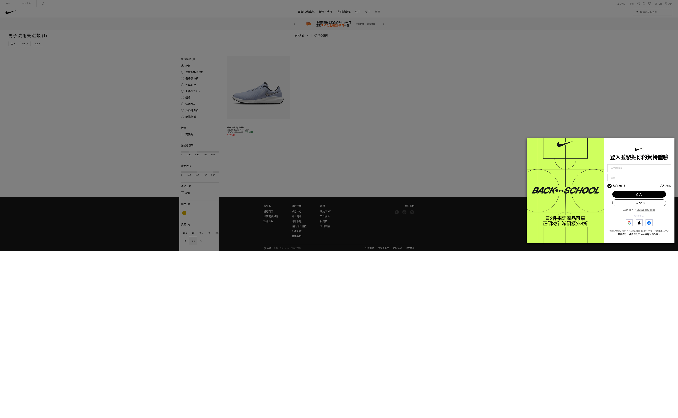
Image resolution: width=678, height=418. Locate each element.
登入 (639, 194)
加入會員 (639, 202)
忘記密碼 (665, 186)
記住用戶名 (619, 185)
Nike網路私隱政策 (649, 234)
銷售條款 (622, 234)
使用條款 (633, 234)
